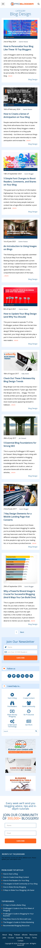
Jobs (4, 938)
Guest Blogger (29, 174)
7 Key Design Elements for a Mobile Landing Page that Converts (18, 516)
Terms (34, 938)
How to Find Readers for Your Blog (16, 880)
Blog (10, 935)
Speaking (19, 938)
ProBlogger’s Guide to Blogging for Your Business (18, 915)
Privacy (27, 938)
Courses (11, 938)
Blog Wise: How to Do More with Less (17, 919)
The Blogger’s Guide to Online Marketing (18, 922)
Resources (33, 935)
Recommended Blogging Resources (16, 926)
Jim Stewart (22, 438)
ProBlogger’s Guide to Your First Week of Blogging (18, 909)
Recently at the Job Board (13, 854)
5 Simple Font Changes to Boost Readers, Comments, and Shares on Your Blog (20, 181)
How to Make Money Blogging (14, 887)
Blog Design (32, 79)
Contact (20, 941)
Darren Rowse (23, 42)
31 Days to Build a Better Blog (14, 905)
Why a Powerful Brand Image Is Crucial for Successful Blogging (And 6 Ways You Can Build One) (20, 594)
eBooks (25, 935)
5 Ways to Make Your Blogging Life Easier (18, 890)
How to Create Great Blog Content (16, 877)
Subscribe (21, 658)
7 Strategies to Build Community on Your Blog (20, 884)
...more (9, 76)
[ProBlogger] (22, 4)
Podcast (17, 935)
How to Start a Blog (10, 874)
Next (22, 632)
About (4, 935)
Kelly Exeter (25, 374)
